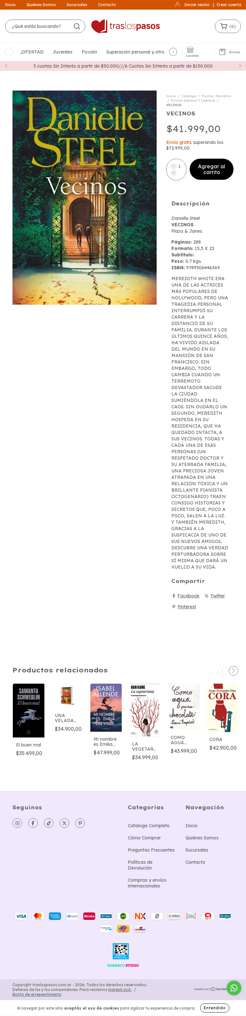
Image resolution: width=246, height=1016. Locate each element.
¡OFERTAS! (32, 52)
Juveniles (62, 52)
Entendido (215, 1007)
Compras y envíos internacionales (147, 883)
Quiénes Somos (41, 4)
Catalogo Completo (149, 826)
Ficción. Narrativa (216, 96)
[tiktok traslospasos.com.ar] (48, 823)
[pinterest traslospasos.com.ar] (80, 823)
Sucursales (77, 4)
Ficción (89, 52)
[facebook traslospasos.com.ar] (33, 823)
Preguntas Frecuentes (151, 850)
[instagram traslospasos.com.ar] (17, 823)
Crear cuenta (229, 4)
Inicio (10, 4)
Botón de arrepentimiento (37, 994)
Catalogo (189, 96)
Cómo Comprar (144, 838)
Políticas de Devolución (140, 865)
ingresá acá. (120, 989)
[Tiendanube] (213, 989)
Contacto (107, 4)
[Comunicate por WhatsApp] (234, 988)
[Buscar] (76, 26)
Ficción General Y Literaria (193, 100)
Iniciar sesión (196, 4)
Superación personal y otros (136, 52)
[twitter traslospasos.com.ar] (64, 823)
